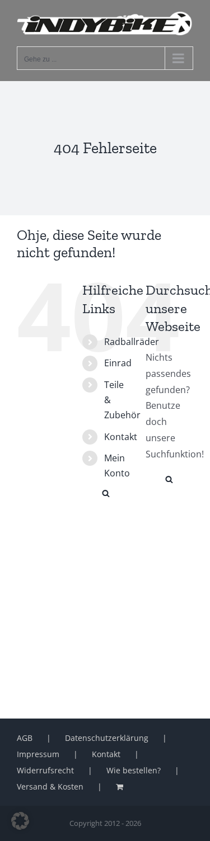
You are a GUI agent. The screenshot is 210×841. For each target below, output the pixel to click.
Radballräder (131, 342)
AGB (24, 738)
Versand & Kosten (50, 786)
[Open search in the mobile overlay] (105, 492)
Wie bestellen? (133, 770)
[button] (20, 821)
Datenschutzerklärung (106, 738)
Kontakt (120, 437)
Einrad (118, 363)
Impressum (38, 754)
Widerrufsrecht (45, 770)
